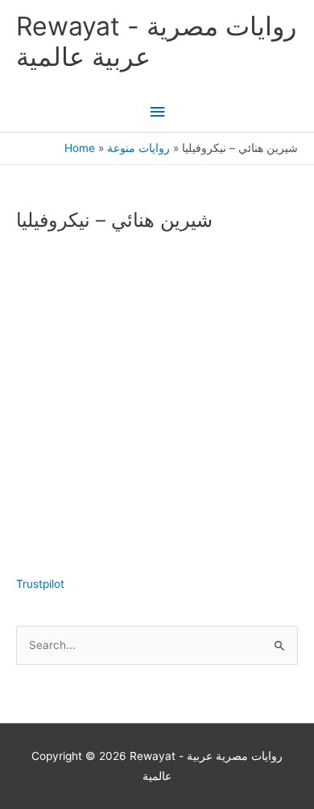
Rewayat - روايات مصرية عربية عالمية (156, 41)
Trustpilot (40, 583)
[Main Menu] (157, 112)
